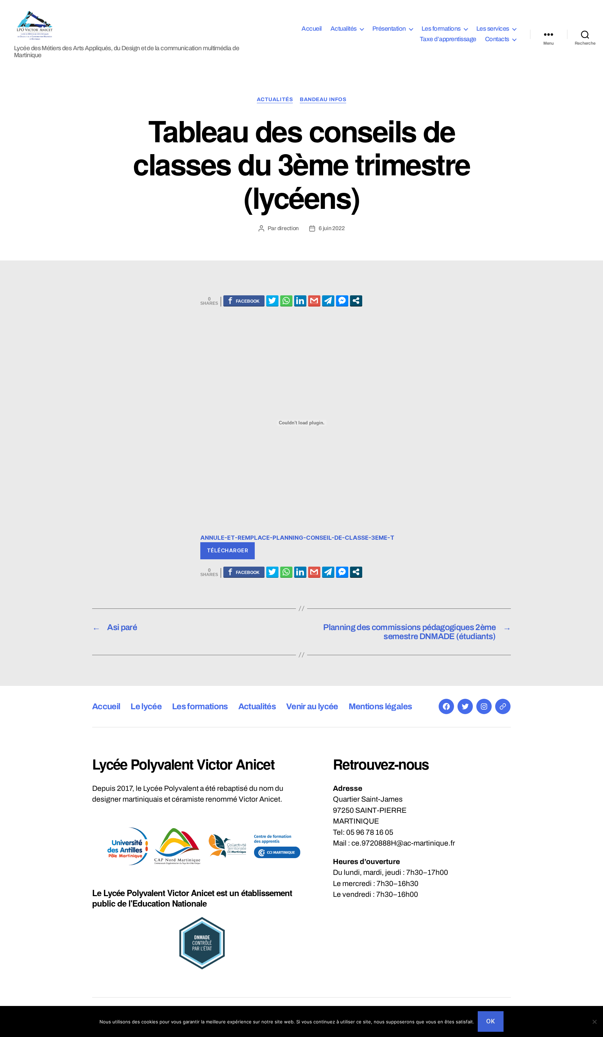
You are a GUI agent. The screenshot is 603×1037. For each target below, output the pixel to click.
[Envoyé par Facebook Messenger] (342, 300)
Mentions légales (380, 706)
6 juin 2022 (331, 228)
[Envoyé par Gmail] (314, 300)
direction (288, 228)
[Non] (594, 1021)
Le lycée (146, 706)
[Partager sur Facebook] (244, 300)
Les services (492, 28)
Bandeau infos (323, 99)
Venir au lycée (312, 706)
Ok (490, 1021)
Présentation (389, 28)
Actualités (343, 28)
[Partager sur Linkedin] (300, 300)
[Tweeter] (272, 300)
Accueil (312, 28)
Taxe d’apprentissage (448, 39)
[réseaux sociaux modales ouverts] (356, 300)
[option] (127, 846)
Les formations (441, 28)
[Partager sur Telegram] (328, 300)
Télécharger (227, 550)
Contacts (497, 39)
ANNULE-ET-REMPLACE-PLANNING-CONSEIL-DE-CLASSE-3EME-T (297, 537)
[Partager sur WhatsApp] (286, 300)
